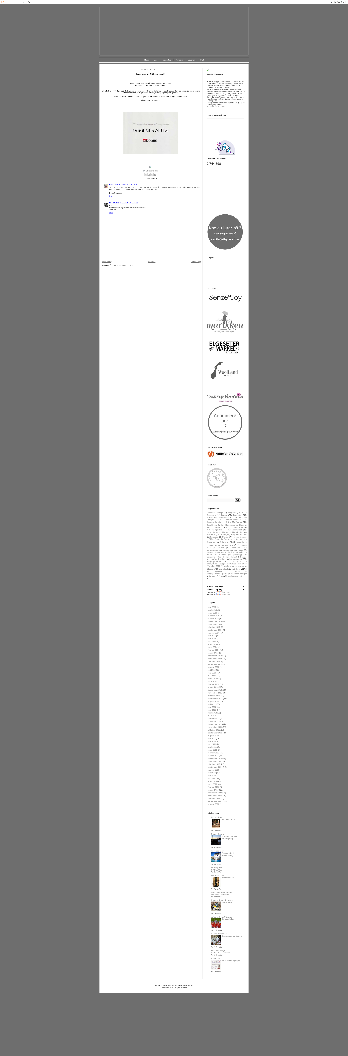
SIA (210, 539)
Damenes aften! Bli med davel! (150, 74)
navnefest (223, 569)
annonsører (236, 548)
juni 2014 (212, 638)
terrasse (213, 576)
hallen (209, 554)
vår (241, 576)
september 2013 (215, 664)
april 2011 (212, 747)
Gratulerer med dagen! (232, 936)
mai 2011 (212, 744)
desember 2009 (215, 793)
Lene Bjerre (212, 532)
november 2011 (215, 727)
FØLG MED (227, 902)
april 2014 (212, 644)
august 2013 (213, 667)
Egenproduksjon (214, 522)
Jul (226, 527)
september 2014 (215, 630)
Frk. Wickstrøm (218, 875)
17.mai (210, 513)
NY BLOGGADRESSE (220, 953)
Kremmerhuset (235, 530)
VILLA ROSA (114, 203)
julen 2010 (228, 564)
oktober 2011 (214, 730)
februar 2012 (213, 718)
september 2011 (215, 733)
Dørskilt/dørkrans (233, 520)
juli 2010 (212, 773)
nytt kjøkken (214, 571)
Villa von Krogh (218, 950)
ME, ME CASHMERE (220, 894)
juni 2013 (212, 673)
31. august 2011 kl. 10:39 (129, 203)
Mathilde (211, 534)
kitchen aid (229, 566)
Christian (238, 517)
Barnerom (211, 515)
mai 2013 (212, 676)
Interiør (218, 527)
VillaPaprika (216, 868)
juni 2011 (212, 741)
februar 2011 (213, 753)
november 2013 (215, 658)
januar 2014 (213, 653)
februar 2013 (213, 684)
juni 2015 (212, 607)
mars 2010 (212, 784)
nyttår (237, 571)
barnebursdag (213, 550)
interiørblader (213, 564)
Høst (241, 525)
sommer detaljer (239, 574)
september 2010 (215, 767)
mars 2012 (212, 716)
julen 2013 (215, 566)
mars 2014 (212, 647)
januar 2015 (213, 618)
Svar (111, 196)
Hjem (146, 60)
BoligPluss (224, 517)
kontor (241, 566)
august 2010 (213, 770)
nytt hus (236, 569)
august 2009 (213, 804)
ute (222, 576)
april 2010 (212, 781)
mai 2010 (212, 778)
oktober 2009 (214, 798)
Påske (225, 537)
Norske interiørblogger (221, 892)
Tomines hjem (217, 851)
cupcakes (238, 550)
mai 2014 (212, 641)
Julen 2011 (238, 527)
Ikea (208, 527)
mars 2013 (212, 681)
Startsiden (152, 262)
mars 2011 (212, 750)
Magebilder (237, 532)
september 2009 (215, 801)
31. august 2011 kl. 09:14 (128, 184)
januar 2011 (213, 756)
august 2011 (213, 736)
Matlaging (225, 534)
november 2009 (215, 796)
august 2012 (213, 701)
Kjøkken (179, 60)
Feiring (238, 522)
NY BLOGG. (216, 870)
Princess (214, 537)
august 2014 (213, 633)
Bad (202, 60)
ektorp (210, 552)
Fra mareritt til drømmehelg (228, 854)
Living (225, 532)
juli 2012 (212, 704)
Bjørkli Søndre (217, 834)
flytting (231, 552)
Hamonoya (230, 525)
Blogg (224, 515)
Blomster (237, 515)
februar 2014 (213, 650)
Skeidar (239, 539)
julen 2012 (242, 564)
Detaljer (210, 520)
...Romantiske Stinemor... (222, 917)
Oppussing (241, 534)
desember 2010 (215, 758)
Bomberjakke (228, 878)
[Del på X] (151, 174)
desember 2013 (215, 656)
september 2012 (215, 698)
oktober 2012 (214, 696)
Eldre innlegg (196, 262)
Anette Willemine (219, 934)
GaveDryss (212, 525)
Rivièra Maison (240, 537)
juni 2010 (212, 776)
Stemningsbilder (217, 545)
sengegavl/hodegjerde (217, 574)
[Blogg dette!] (148, 174)
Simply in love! (228, 819)
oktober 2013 (214, 661)
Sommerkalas (228, 919)
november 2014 (215, 624)
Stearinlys (242, 542)
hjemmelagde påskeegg (231, 554)
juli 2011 (211, 738)
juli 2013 (212, 670)
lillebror (210, 569)
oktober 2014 (214, 627)
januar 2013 (213, 687)
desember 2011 (215, 724)
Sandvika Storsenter (224, 539)
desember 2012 (215, 690)
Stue (156, 60)
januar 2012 (213, 721)
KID (208, 530)
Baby (230, 513)
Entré (228, 522)
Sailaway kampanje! (231, 960)
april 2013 (212, 678)
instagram (236, 561)
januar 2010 (213, 790)
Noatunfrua (113, 184)
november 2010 (215, 761)
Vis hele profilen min (216, 107)
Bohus (155, 171)
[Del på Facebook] (154, 174)
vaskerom (232, 576)
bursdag (227, 550)
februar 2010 (213, 787)
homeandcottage (214, 557)
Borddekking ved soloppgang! (229, 837)
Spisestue (167, 60)
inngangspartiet (214, 561)
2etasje (219, 513)
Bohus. (168, 83)
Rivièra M (215, 958)
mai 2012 (212, 710)
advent (221, 548)
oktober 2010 (214, 764)
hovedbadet (231, 557)
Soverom (191, 60)
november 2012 (215, 693)
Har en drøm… (217, 817)
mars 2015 (212, 613)
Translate (225, 592)
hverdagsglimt (235, 559)
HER (158, 100)
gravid (240, 552)
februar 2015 (213, 616)
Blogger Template (165, 995)
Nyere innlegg (107, 262)
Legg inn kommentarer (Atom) (123, 265)
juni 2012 (212, 707)
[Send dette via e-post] (146, 174)
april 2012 (212, 713)
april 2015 (212, 610)
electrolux (220, 552)
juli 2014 (212, 636)
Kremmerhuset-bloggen (222, 900)
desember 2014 (215, 621)
